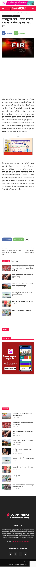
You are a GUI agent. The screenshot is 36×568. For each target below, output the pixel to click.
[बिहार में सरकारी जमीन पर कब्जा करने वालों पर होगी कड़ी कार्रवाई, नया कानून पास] (6, 451)
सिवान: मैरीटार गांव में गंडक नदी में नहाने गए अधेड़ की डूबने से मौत (9, 252)
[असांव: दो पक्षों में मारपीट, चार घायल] (6, 312)
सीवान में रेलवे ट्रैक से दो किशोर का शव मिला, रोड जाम (26, 251)
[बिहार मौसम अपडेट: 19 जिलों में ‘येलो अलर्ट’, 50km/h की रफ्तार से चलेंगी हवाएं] (6, 416)
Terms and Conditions (13, 561)
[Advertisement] (18, 78)
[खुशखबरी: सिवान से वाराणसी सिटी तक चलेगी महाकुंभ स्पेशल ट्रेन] (6, 286)
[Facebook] (10, 554)
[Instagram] (15, 554)
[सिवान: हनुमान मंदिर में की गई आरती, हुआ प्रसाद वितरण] (6, 295)
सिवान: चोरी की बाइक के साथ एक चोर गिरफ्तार (23, 467)
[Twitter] (20, 554)
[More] (29, 33)
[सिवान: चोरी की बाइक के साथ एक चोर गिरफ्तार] (6, 304)
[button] (3, 8)
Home (3, 13)
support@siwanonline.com (21, 541)
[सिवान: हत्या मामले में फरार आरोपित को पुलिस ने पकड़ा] (6, 277)
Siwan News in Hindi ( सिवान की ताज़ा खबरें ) (17, 13)
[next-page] (6, 319)
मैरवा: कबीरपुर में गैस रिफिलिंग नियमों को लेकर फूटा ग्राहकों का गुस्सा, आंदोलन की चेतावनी (23, 268)
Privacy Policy (24, 561)
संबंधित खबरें (6, 261)
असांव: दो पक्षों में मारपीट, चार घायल (21, 310)
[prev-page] (3, 319)
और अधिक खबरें (14, 261)
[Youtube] (25, 554)
